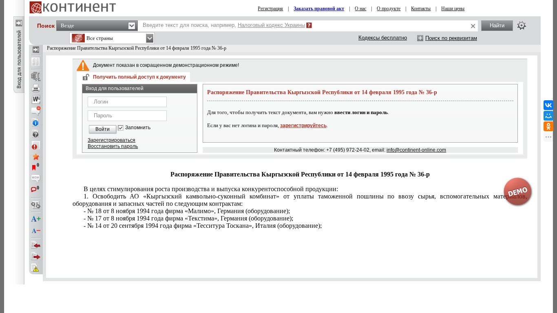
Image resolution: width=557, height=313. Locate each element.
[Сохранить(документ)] (36, 77)
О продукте (388, 8)
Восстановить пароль (113, 146)
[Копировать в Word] (36, 99)
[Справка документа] (36, 134)
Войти (102, 129)
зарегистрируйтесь (303, 125)
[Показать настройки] (521, 25)
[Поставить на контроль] (36, 145)
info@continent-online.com (416, 150)
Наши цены (452, 8)
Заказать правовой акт (319, 8)
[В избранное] (36, 156)
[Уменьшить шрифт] (36, 231)
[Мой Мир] (548, 116)
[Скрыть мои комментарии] (36, 179)
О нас (360, 8)
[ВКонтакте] (548, 105)
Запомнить (137, 127)
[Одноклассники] (548, 126)
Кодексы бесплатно (382, 38)
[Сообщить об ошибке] (36, 268)
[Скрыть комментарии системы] (36, 111)
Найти (497, 25)
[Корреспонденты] (36, 245)
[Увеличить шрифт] (36, 219)
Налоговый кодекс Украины (271, 25)
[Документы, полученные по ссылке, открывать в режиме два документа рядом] (36, 62)
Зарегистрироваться (111, 140)
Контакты (421, 8)
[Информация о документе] (36, 122)
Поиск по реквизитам (451, 38)
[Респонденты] (36, 256)
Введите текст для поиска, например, (224, 25)
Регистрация (270, 8)
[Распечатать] (36, 88)
